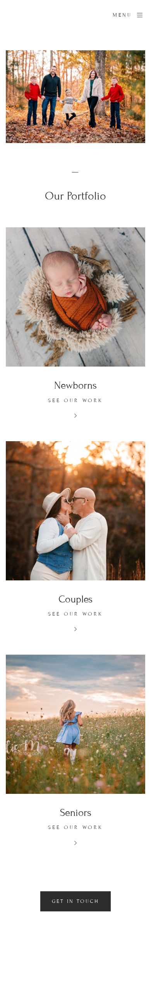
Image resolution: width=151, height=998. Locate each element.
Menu (122, 15)
